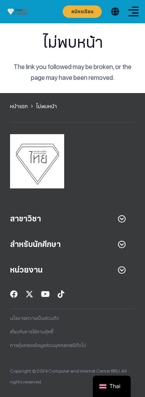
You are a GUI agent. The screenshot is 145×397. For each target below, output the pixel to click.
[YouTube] (45, 294)
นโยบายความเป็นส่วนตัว (34, 318)
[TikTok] (61, 294)
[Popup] (115, 11)
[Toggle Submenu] (121, 218)
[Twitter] (29, 294)
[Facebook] (14, 294)
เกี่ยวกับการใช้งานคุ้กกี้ (31, 332)
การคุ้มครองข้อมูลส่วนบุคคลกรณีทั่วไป (48, 345)
